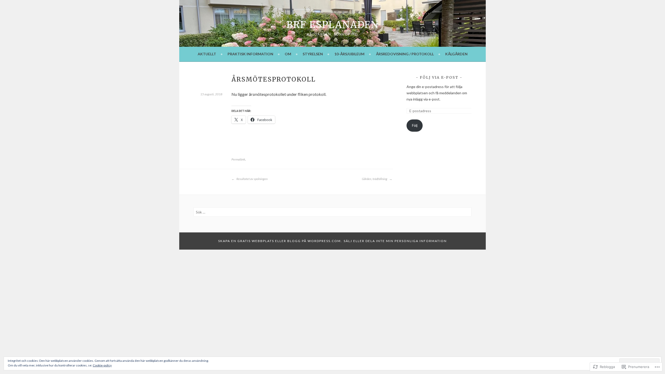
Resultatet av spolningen (252, 179)
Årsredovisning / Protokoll (405, 54)
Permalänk (238, 159)
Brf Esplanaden (333, 25)
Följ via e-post (439, 77)
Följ (414, 125)
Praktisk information (250, 54)
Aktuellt (207, 54)
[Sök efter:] (332, 212)
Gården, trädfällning (375, 179)
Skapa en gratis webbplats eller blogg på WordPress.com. (280, 241)
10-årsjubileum (349, 54)
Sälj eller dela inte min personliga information (395, 241)
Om (288, 54)
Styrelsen (313, 54)
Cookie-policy (102, 365)
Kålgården (456, 54)
